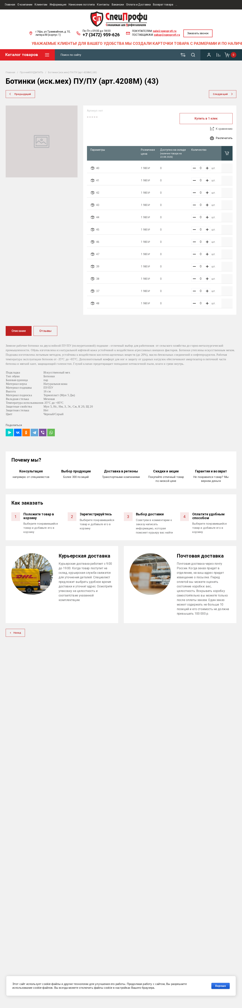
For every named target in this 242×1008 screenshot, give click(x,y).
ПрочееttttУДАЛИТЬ (31, 72)
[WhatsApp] (51, 432)
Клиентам (41, 4)
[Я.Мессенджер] (9, 432)
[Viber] (43, 432)
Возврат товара (163, 4)
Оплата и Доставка (138, 4)
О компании (24, 4)
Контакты (103, 4)
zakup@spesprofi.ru (167, 34)
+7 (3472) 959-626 (101, 34)
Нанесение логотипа (82, 4)
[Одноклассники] (26, 432)
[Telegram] (34, 432)
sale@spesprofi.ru (165, 31)
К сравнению (224, 128)
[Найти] (194, 55)
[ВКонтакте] (18, 432)
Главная (10, 4)
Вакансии (118, 4)
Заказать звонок (198, 33)
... (176, 4)
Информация (58, 4)
